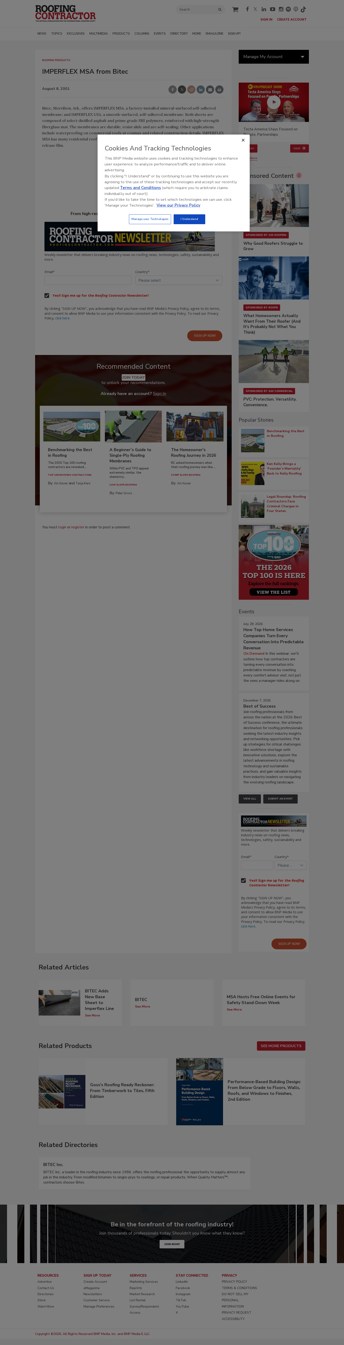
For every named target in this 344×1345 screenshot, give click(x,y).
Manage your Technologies (150, 219)
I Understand (189, 219)
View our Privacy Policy (178, 205)
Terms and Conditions (140, 187)
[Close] (243, 140)
